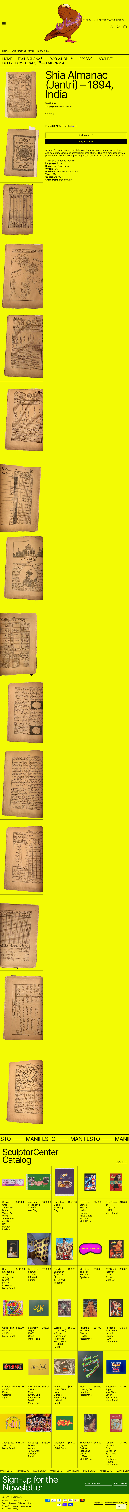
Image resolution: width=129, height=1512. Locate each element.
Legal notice (26, 1506)
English (88, 20)
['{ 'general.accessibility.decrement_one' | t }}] (46, 119)
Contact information (10, 1506)
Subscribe (119, 1483)
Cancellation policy (10, 1509)
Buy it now (84, 141)
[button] (118, 26)
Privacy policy (22, 1500)
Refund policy (9, 1500)
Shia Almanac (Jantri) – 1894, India (30, 50)
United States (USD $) (110, 20)
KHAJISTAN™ (15, 1497)
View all (120, 1161)
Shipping (49, 106)
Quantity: (50, 113)
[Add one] (56, 119)
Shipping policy (24, 1503)
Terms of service (9, 1503)
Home (5, 50)
